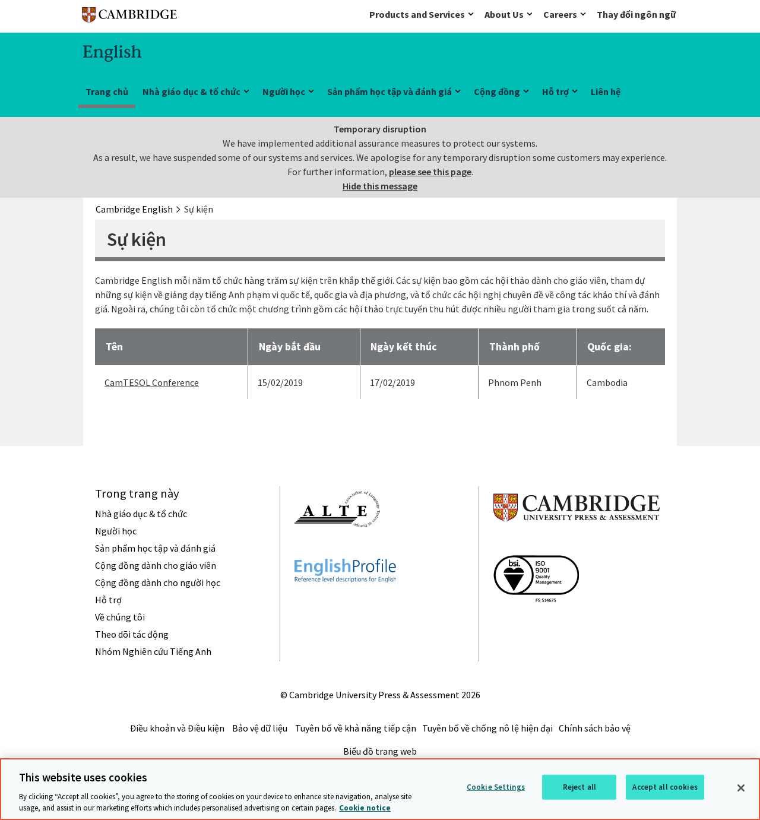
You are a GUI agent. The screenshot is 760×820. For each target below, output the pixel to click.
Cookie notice (365, 808)
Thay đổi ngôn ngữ (636, 14)
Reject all (579, 787)
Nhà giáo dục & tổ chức (191, 91)
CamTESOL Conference (151, 382)
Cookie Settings (496, 787)
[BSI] (536, 623)
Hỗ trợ (555, 91)
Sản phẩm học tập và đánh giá (389, 91)
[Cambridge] (129, 17)
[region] (380, 789)
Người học (283, 91)
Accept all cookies (664, 787)
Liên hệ (605, 91)
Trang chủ (107, 91)
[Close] (741, 788)
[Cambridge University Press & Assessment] (576, 545)
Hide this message (380, 186)
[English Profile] (345, 604)
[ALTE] (337, 549)
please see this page (430, 172)
